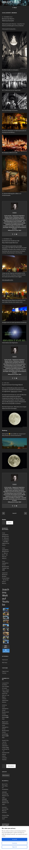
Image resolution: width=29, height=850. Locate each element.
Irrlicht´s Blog (11, 2)
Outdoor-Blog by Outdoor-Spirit (5, 817)
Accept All (14, 839)
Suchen (4, 519)
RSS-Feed (4, 662)
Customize (14, 843)
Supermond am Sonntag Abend (12, 385)
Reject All (14, 847)
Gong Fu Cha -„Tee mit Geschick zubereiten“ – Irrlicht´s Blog (5, 744)
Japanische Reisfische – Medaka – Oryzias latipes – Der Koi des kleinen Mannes (5, 578)
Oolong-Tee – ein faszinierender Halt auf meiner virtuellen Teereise (5, 754)
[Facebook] (12, 234)
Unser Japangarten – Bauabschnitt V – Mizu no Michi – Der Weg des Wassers (5, 553)
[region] (14, 838)
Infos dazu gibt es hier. (7, 280)
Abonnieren (11, 766)
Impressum (5, 659)
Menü (15, 7)
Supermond (14, 391)
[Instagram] (14, 234)
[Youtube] (16, 234)
